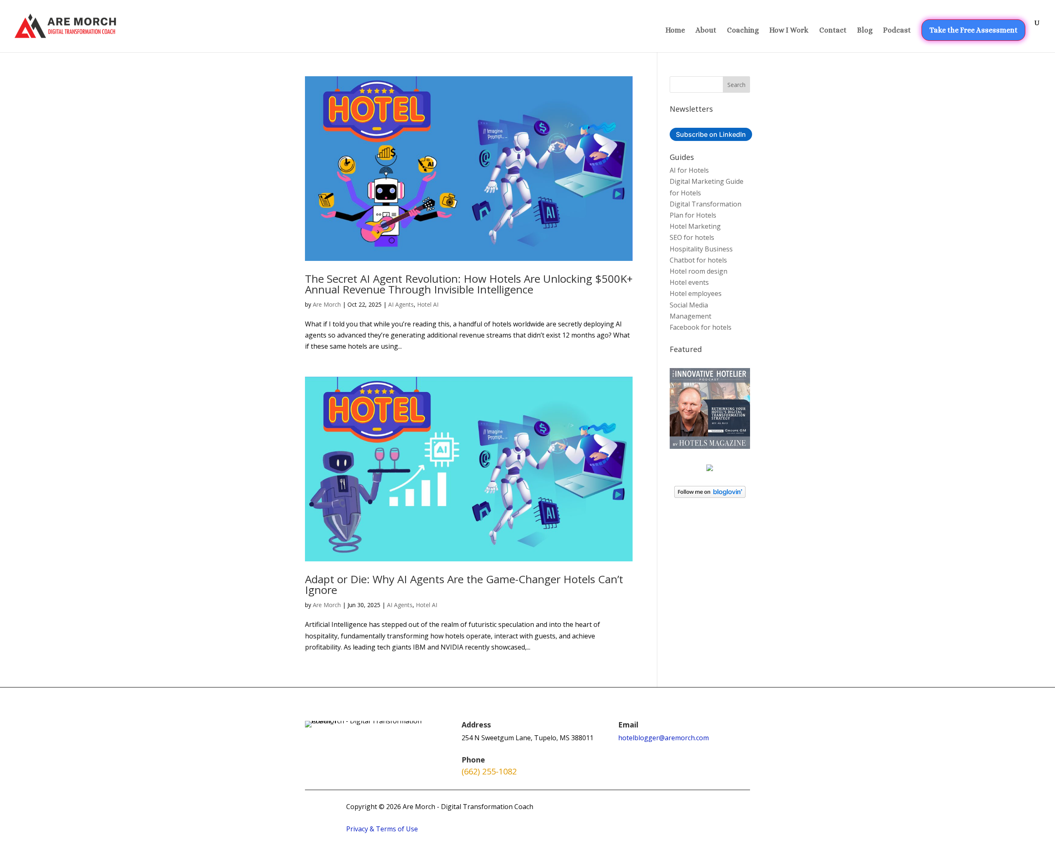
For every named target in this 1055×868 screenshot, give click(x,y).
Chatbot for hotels (698, 260)
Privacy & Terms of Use (382, 828)
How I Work (789, 30)
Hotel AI (427, 304)
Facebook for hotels (700, 327)
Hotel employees (696, 293)
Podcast (897, 30)
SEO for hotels (692, 237)
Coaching (743, 30)
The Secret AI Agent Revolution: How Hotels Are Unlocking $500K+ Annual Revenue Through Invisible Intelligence (469, 284)
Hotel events (689, 282)
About (706, 30)
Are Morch (327, 304)
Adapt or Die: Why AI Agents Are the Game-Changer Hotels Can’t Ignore (464, 584)
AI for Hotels (689, 170)
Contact (832, 30)
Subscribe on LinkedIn (711, 134)
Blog (864, 30)
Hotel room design (698, 271)
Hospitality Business (701, 248)
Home (675, 30)
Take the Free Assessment (973, 30)
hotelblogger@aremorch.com (663, 737)
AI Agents (401, 304)
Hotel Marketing (695, 226)
